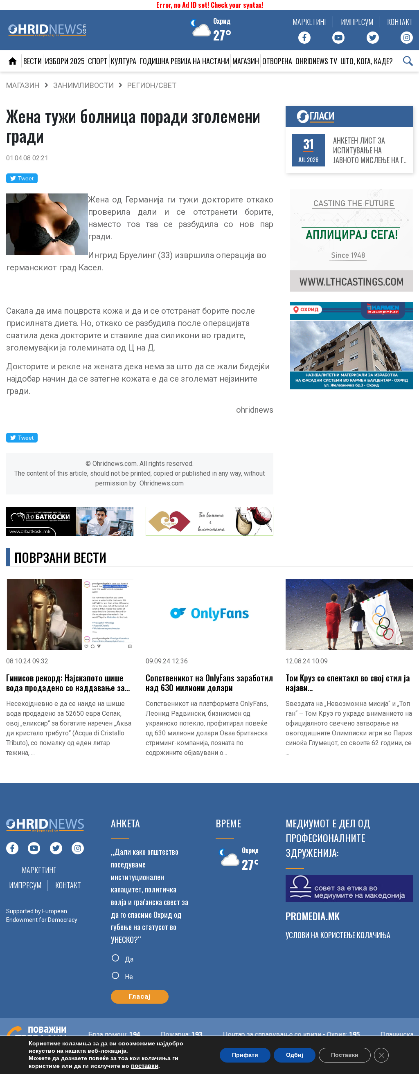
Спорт (98, 61)
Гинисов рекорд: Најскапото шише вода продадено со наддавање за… (68, 682)
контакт (400, 21)
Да (128, 959)
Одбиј (294, 1055)
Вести (32, 61)
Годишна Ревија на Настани (184, 61)
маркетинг (310, 21)
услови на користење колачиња (338, 935)
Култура (123, 61)
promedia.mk (313, 915)
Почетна (12, 60)
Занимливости (83, 85)
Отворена (277, 61)
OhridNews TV (316, 61)
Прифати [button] (245, 1055)
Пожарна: (169, 1034)
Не (128, 977)
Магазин (245, 61)
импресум (357, 21)
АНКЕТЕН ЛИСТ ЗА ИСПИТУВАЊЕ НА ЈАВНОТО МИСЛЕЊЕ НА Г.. (370, 150)
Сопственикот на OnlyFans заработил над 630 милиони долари (209, 682)
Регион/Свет (151, 85)
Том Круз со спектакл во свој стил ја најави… (348, 682)
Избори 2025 (65, 61)
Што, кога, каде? (366, 61)
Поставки (344, 1055)
